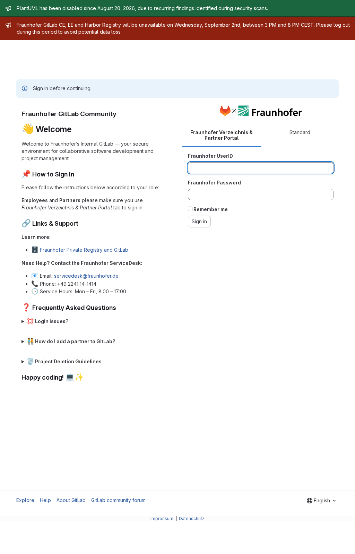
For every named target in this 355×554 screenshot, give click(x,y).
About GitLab (71, 500)
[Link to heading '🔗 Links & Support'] (81, 223)
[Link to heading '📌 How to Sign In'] (77, 174)
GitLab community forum (118, 500)
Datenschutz (192, 518)
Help (45, 500)
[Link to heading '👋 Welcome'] (76, 129)
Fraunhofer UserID (210, 156)
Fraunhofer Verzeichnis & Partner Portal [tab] (221, 135)
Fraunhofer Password (214, 182)
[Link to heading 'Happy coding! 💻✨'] (87, 377)
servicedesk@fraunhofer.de (86, 276)
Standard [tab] (299, 132)
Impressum (162, 518)
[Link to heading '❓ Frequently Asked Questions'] (119, 307)
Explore (25, 500)
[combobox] (321, 500)
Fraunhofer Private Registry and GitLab (84, 250)
